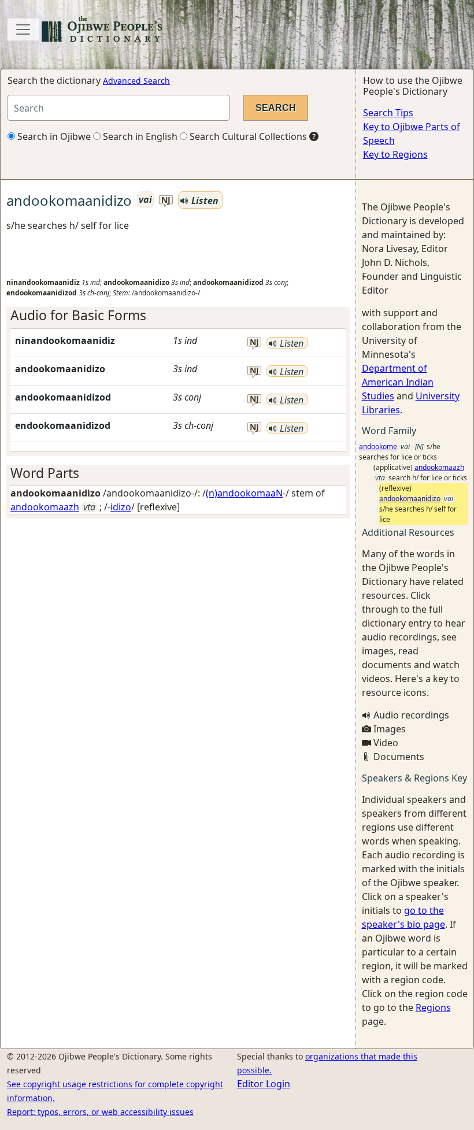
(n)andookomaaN (244, 493)
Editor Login (263, 1083)
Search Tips (388, 112)
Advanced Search (136, 80)
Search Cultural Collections (247, 136)
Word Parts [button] (44, 473)
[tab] (178, 315)
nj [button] (166, 200)
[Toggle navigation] (23, 29)
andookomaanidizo (409, 498)
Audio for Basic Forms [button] (78, 315)
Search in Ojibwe (53, 136)
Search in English (139, 136)
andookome (378, 446)
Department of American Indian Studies (398, 382)
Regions (433, 1007)
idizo (120, 507)
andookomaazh (44, 507)
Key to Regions (395, 154)
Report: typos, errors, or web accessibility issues (100, 1111)
